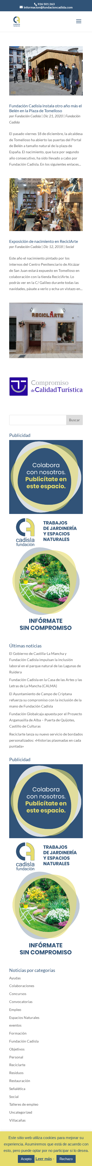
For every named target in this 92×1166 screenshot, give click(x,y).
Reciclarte (17, 1065)
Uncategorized (20, 1112)
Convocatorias (20, 1001)
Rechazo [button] (66, 1159)
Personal (16, 1057)
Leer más (44, 1159)
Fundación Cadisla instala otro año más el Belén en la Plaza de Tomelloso (45, 108)
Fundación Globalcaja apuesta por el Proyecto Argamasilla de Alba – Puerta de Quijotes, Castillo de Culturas (45, 720)
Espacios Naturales (24, 1017)
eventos (15, 1025)
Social (69, 246)
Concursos (17, 993)
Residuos (16, 1073)
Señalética (17, 1088)
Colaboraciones (21, 985)
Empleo (15, 1009)
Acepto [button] (26, 1159)
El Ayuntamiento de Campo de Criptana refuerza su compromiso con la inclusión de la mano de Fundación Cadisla (45, 700)
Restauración (19, 1080)
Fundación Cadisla (28, 116)
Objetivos (17, 1049)
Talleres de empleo (23, 1104)
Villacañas (17, 1120)
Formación (18, 1033)
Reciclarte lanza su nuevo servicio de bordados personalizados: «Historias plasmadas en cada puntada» (46, 740)
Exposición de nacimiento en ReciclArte (43, 241)
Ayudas (15, 978)
